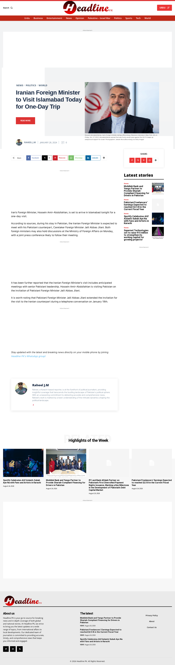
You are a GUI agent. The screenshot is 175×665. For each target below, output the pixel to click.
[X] (137, 160)
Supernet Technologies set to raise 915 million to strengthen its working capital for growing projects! (136, 235)
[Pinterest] (143, 160)
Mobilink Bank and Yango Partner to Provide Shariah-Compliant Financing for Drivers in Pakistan (136, 191)
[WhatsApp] (149, 160)
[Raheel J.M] (20, 142)
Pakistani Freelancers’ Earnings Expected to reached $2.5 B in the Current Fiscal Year (135, 206)
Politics (31, 85)
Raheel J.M (30, 142)
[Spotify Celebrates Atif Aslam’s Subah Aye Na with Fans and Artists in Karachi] (158, 219)
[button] (8, 7)
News (19, 85)
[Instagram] (13, 649)
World (43, 85)
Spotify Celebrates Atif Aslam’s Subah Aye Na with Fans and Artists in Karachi (136, 220)
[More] (104, 157)
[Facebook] (33, 404)
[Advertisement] (87, 50)
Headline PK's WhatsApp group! (28, 356)
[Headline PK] (87, 7)
